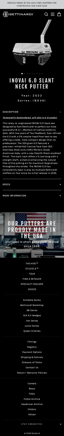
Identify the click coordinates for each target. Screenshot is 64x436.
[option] (32, 4)
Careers (32, 383)
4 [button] (30, 74)
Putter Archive (32, 399)
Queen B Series (32, 331)
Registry (32, 347)
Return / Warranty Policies (32, 372)
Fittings (32, 341)
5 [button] (32, 74)
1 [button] (22, 74)
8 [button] (40, 74)
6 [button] (35, 74)
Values (32, 414)
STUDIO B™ (32, 268)
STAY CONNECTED (31, 424)
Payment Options (32, 352)
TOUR (32, 273)
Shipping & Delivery (32, 357)
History (32, 409)
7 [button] (37, 74)
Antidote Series (32, 300)
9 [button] (42, 74)
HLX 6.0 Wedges (32, 315)
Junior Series (32, 325)
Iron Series (32, 320)
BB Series (32, 310)
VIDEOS (32, 289)
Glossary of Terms (32, 362)
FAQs (32, 393)
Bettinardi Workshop (32, 305)
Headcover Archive (32, 404)
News (32, 388)
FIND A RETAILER (32, 279)
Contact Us (32, 367)
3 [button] (27, 74)
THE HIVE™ (32, 263)
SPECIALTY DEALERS (32, 284)
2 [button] (25, 74)
